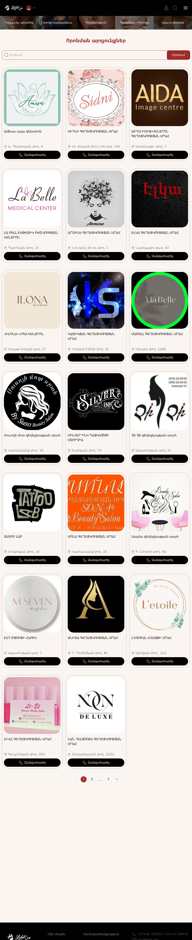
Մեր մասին (56, 934)
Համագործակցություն (101, 934)
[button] (185, 7)
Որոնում (178, 55)
